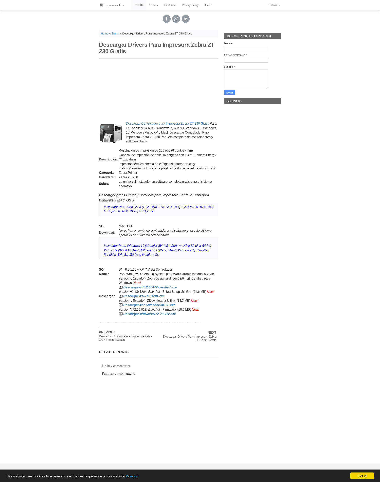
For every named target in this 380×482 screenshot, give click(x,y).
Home (104, 33)
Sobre (152, 5)
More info (132, 475)
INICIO (138, 5)
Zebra (115, 33)
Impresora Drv (113, 5)
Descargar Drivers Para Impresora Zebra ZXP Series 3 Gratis (125, 338)
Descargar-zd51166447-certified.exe (150, 287)
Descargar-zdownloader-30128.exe (149, 305)
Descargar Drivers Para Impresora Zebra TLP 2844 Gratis (189, 338)
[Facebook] (167, 19)
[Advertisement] (158, 89)
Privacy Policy (190, 5)
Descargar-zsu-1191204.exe (144, 296)
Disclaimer (170, 5)
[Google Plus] (176, 19)
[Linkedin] (186, 19)
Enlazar (273, 5)
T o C (208, 5)
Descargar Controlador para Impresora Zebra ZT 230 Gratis (167, 123)
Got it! (362, 475)
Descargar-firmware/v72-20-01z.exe (149, 314)
